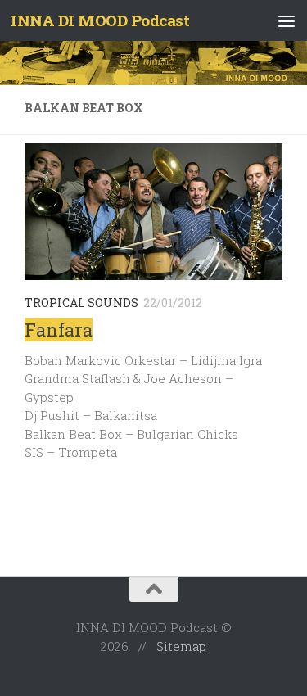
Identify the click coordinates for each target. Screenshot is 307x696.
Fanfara (59, 329)
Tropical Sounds (81, 302)
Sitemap (181, 646)
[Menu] (286, 20)
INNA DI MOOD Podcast (100, 20)
